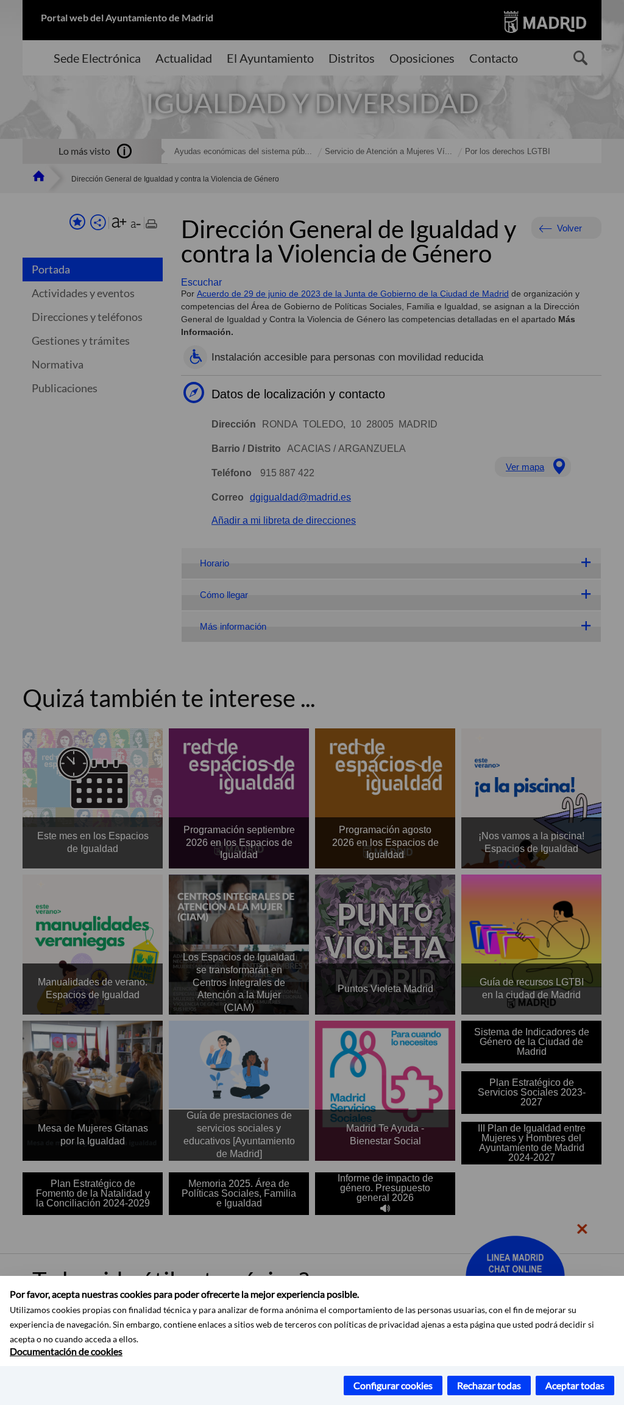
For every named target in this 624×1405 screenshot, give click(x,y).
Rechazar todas (489, 1385)
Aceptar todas (574, 1385)
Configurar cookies (393, 1385)
